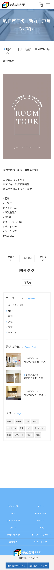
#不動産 (27, 282)
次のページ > (44, 258)
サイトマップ (40, 542)
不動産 (19, 421)
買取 (10, 321)
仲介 (10, 311)
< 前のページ (10, 258)
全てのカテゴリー (16, 305)
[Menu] (47, 4)
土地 (27, 421)
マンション (11, 428)
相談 (38, 435)
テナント (12, 332)
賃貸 (10, 327)
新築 (21, 428)
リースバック (39, 428)
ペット (29, 435)
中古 (29, 428)
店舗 (9, 435)
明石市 (10, 421)
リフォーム (18, 435)
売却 (10, 316)
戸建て (35, 421)
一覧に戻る (27, 258)
